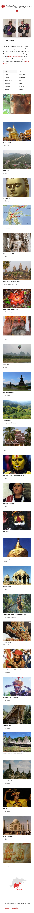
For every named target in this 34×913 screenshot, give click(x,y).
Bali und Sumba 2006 (8, 392)
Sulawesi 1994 (7, 725)
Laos (20, 80)
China (6, 74)
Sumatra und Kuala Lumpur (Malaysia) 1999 (14, 614)
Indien (7, 77)
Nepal (20, 83)
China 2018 (6, 170)
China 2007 (6, 364)
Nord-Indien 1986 (7, 836)
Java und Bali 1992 (8, 781)
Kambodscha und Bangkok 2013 (11, 281)
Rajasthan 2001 (7, 586)
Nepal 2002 (6, 531)
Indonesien (22, 77)
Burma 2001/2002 (7, 559)
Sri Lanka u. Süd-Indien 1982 (10, 864)
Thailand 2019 (7, 142)
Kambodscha (8, 80)
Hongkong (22, 74)
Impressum (6, 908)
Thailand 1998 (7, 642)
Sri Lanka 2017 (7, 198)
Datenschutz (15, 908)
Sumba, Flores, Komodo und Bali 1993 (13, 753)
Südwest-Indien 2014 (8, 253)
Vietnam (21, 89)
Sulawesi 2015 (7, 226)
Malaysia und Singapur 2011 (10, 309)
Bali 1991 (5, 808)
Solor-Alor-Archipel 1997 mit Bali (12, 670)
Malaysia (7, 83)
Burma (21, 71)
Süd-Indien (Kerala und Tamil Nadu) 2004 (14, 475)
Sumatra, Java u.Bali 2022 (10, 115)
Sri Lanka (21, 86)
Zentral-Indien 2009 (8, 337)
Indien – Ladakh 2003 (8, 503)
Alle (6, 71)
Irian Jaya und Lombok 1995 (10, 697)
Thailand (7, 89)
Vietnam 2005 (6, 420)
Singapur (7, 86)
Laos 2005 (5, 448)
